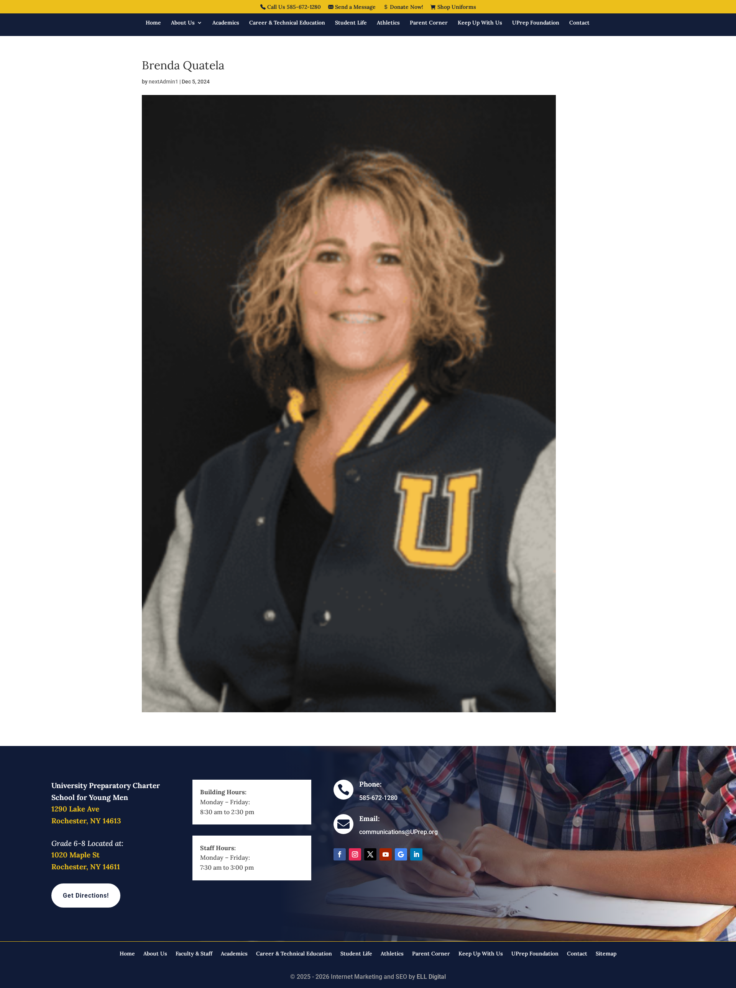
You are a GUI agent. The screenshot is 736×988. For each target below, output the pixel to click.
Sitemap (606, 954)
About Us (183, 23)
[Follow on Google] (401, 854)
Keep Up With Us (480, 23)
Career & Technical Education (287, 23)
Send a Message (355, 7)
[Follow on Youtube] (386, 854)
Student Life (351, 23)
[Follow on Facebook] (340, 854)
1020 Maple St (75, 854)
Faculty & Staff (194, 954)
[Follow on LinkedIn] (416, 854)
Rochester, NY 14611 (85, 866)
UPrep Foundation (535, 23)
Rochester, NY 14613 (86, 820)
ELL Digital (431, 976)
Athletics (388, 23)
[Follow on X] (370, 854)
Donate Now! (405, 7)
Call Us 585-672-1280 (293, 7)
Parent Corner (429, 23)
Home (153, 23)
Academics (225, 23)
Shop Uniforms (456, 7)
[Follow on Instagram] (355, 854)
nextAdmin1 (163, 82)
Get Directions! (86, 895)
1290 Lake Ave (75, 808)
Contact (579, 23)
